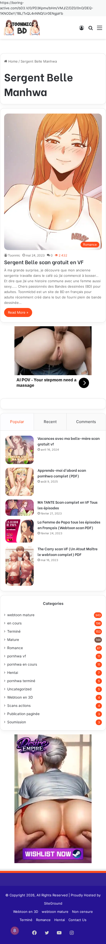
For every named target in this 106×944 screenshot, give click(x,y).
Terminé (14, 631)
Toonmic (14, 255)
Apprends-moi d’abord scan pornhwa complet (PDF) (62, 472)
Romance (15, 648)
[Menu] (99, 29)
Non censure (82, 911)
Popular (17, 421)
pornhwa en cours (22, 664)
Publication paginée (23, 714)
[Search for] (90, 29)
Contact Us (77, 920)
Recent (50, 421)
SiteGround (53, 903)
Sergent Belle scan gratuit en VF (43, 261)
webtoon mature (20, 615)
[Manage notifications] (15, 930)
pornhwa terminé (21, 681)
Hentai (12, 673)
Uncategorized (19, 689)
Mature (13, 640)
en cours (14, 623)
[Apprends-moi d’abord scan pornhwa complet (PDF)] (19, 482)
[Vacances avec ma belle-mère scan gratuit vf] (19, 450)
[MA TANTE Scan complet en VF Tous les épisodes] (19, 508)
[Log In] (81, 29)
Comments (86, 421)
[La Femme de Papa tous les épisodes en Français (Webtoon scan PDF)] (19, 531)
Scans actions (19, 705)
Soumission (16, 722)
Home (12, 61)
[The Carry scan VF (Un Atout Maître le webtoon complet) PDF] (19, 566)
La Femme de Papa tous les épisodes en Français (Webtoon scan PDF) (69, 524)
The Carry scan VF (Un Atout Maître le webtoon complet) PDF (68, 551)
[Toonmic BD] (22, 27)
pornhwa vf (16, 656)
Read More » (18, 312)
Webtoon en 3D (20, 697)
